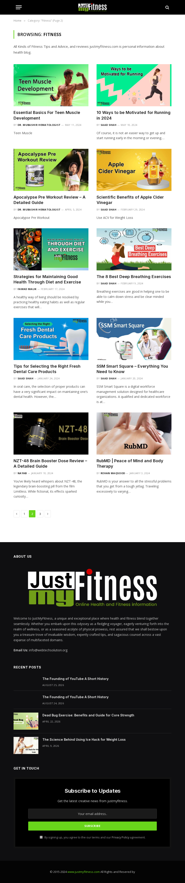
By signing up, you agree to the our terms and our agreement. (95, 837)
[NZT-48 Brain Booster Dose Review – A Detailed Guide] (51, 433)
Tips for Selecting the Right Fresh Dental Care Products (47, 369)
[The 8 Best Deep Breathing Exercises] (134, 249)
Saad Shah (108, 125)
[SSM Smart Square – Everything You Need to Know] (134, 339)
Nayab (22, 473)
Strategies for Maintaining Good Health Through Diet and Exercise (47, 279)
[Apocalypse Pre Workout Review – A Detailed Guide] (51, 170)
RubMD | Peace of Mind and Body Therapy (130, 463)
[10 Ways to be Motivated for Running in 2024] (134, 85)
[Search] (166, 7)
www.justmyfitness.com (83, 872)
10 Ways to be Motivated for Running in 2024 (134, 115)
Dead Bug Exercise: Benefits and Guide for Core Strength (88, 715)
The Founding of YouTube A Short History (75, 679)
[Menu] (19, 7)
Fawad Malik (27, 289)
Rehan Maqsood (113, 473)
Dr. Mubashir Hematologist (39, 125)
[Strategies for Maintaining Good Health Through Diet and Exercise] (51, 249)
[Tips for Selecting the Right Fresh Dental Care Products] (51, 339)
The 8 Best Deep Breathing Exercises (134, 276)
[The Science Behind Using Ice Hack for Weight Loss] (26, 745)
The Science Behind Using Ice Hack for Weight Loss (84, 739)
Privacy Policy (120, 837)
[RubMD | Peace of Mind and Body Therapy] (134, 433)
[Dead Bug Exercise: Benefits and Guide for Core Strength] (26, 721)
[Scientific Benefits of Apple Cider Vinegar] (134, 170)
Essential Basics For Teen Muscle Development (47, 115)
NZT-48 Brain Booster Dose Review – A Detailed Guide (50, 463)
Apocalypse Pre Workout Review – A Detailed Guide (50, 200)
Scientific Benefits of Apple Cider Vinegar (130, 200)
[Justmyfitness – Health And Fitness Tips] (92, 7)
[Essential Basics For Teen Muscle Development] (51, 85)
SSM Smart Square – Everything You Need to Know (132, 369)
